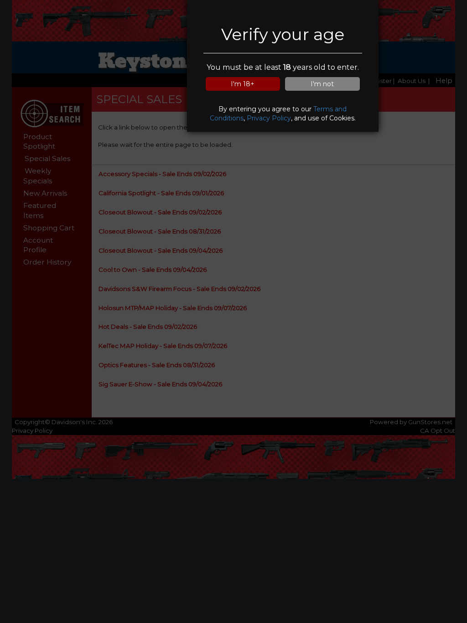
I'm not (322, 84)
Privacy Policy (269, 118)
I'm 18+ (242, 84)
